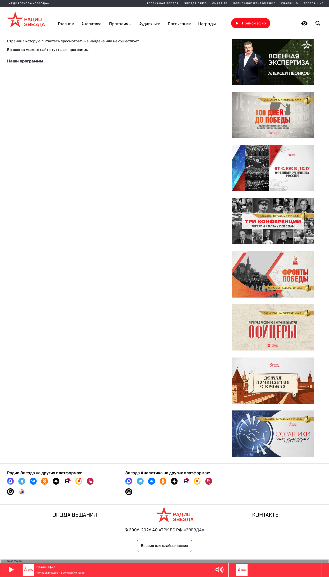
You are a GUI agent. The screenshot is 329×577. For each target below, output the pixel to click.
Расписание (179, 24)
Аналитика (91, 24)
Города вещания (73, 515)
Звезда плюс (195, 3)
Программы (120, 24)
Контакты (266, 515)
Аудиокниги (149, 24)
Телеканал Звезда (163, 3)
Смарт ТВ (219, 3)
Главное (66, 24)
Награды (207, 24)
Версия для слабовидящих (164, 546)
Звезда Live (313, 3)
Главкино (289, 3)
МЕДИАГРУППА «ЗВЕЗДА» (29, 3)
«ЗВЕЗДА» (193, 529)
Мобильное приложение (254, 3)
